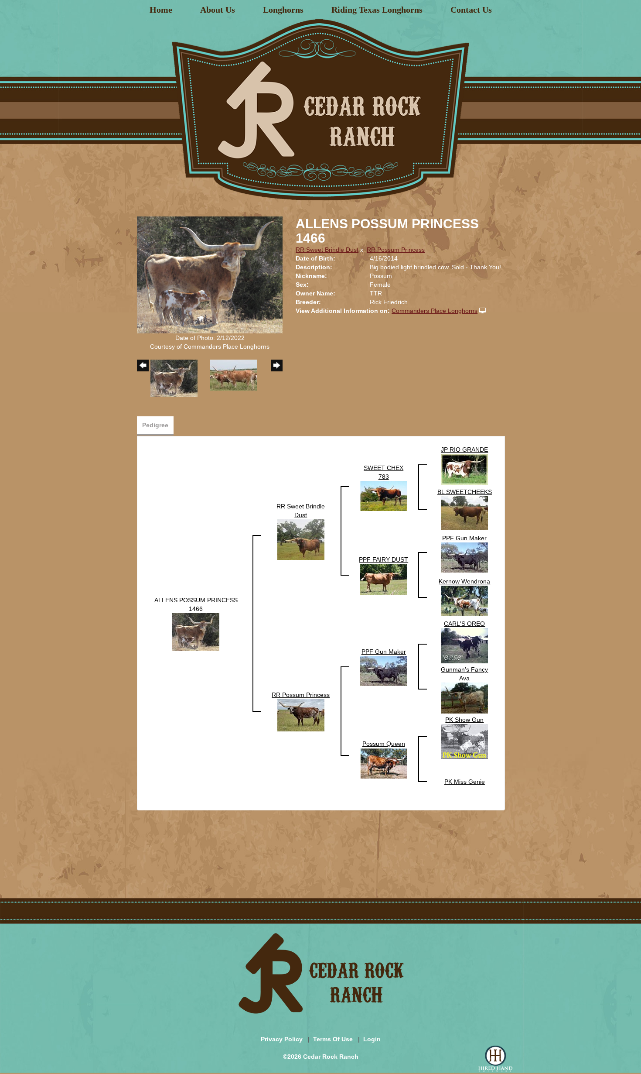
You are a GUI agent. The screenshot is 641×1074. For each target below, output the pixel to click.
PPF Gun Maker (464, 538)
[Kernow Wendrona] (464, 600)
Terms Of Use (333, 1039)
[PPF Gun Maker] (464, 556)
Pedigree (155, 425)
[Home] (320, 106)
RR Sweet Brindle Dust (327, 249)
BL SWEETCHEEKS (464, 491)
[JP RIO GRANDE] (464, 468)
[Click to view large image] (210, 274)
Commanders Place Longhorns (434, 310)
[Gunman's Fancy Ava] (464, 697)
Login (372, 1039)
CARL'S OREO (464, 623)
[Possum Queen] (383, 762)
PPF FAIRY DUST (383, 559)
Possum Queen (383, 743)
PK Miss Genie (464, 781)
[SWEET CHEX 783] (383, 495)
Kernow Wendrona (464, 581)
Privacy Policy (282, 1039)
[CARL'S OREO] (464, 645)
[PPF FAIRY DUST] (383, 578)
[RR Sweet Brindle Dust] (300, 538)
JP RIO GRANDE (464, 449)
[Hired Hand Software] (495, 1059)
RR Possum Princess (396, 249)
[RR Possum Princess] (300, 714)
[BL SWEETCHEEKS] (464, 512)
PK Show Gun (464, 719)
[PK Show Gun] (464, 741)
